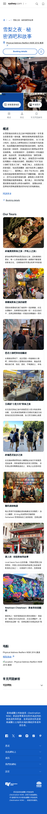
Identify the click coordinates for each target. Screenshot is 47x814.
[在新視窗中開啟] (23, 232)
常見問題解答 (36, 117)
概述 (9, 117)
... (9, 20)
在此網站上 (10, 752)
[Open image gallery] (23, 75)
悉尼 (7, 746)
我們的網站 (10, 764)
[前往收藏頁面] (43, 3)
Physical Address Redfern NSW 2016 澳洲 (24, 43)
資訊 (7, 758)
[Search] (36, 4)
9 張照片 (36, 105)
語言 (7, 771)
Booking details (20, 51)
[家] (15, 4)
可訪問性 (7, 685)
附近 (22, 117)
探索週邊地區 (13, 105)
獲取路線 (7, 657)
